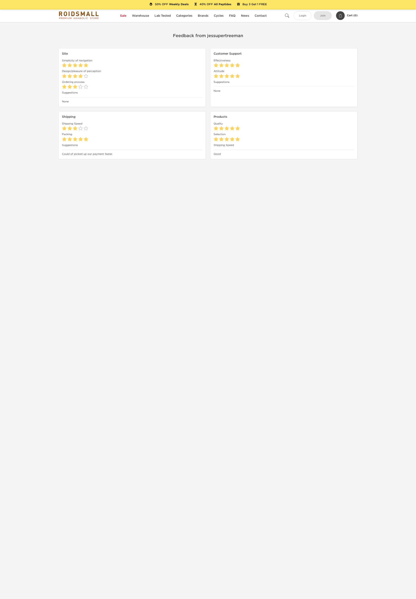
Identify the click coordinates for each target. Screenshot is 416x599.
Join (322, 15)
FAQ (232, 16)
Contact (261, 16)
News (245, 16)
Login (302, 15)
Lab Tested (162, 16)
